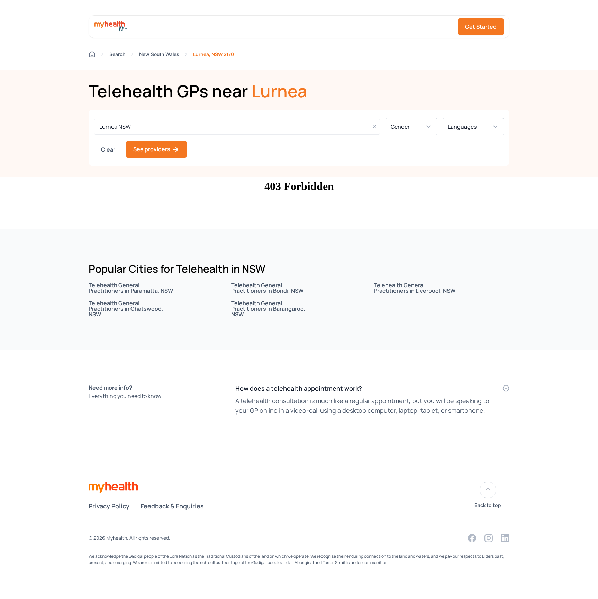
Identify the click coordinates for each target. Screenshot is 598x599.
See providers (152, 149)
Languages (467, 126)
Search (117, 54)
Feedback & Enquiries (172, 506)
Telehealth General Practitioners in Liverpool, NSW (414, 287)
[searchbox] (237, 127)
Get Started (481, 26)
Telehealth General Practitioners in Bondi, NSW (267, 287)
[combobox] (237, 127)
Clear (108, 149)
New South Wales (159, 54)
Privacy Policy (109, 506)
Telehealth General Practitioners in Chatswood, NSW (126, 308)
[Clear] (374, 127)
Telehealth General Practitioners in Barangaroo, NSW (268, 308)
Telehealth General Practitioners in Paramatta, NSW (131, 287)
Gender (405, 126)
